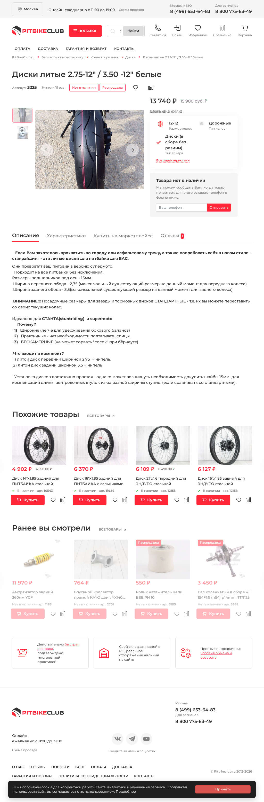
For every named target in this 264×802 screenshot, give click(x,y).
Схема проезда (131, 10)
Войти (177, 35)
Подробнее (126, 791)
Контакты (124, 48)
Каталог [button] (88, 31)
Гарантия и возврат (86, 48)
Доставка (48, 48)
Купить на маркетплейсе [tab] (123, 235)
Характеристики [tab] (66, 235)
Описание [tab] (25, 235)
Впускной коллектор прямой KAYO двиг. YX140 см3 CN (98, 597)
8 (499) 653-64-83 (190, 11)
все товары (99, 416)
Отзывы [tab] (172, 235)
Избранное (197, 35)
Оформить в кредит (166, 111)
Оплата (22, 48)
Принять (222, 789)
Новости (60, 767)
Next (132, 150)
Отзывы (37, 767)
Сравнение (222, 35)
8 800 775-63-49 (233, 11)
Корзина (245, 35)
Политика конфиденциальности (93, 776)
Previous (46, 150)
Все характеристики (172, 160)
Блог (80, 767)
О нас (18, 767)
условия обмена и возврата (216, 655)
